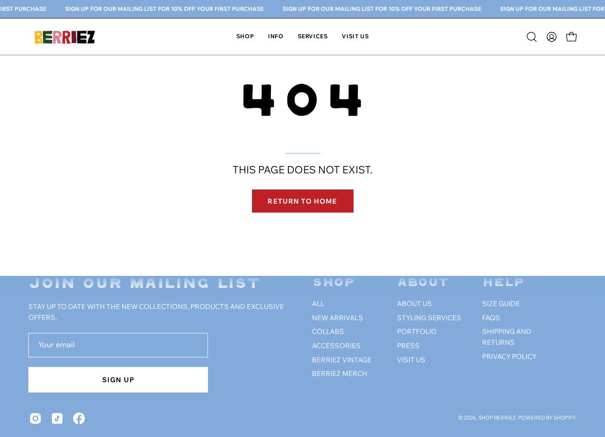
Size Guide (501, 304)
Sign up (118, 379)
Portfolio (417, 332)
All (318, 304)
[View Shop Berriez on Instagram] (35, 418)
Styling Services (429, 318)
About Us (414, 304)
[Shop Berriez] (66, 37)
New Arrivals (337, 318)
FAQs (491, 318)
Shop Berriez (497, 418)
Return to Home (302, 201)
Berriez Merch (339, 374)
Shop (333, 283)
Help (503, 283)
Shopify (564, 418)
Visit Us (411, 360)
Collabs (328, 332)
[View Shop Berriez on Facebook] (79, 418)
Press (408, 346)
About (423, 283)
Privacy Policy (509, 357)
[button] (275, 36)
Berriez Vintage (342, 360)
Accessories (336, 346)
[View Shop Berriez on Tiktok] (57, 418)
